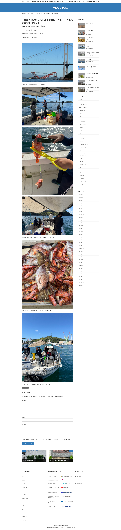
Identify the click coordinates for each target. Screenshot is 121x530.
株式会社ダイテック (52, 483)
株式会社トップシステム (52, 476)
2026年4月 (81, 200)
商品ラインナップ (83, 107)
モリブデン (82, 167)
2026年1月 (81, 208)
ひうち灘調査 (89, 59)
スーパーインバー (84, 144)
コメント (24, 400)
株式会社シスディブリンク (53, 506)
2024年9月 (81, 254)
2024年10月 (81, 251)
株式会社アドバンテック (53, 479)
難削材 (81, 161)
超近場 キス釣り (90, 23)
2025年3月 (81, 237)
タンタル (82, 127)
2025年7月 (81, 225)
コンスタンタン (83, 155)
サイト (23, 432)
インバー (82, 141)
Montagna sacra (25, 498)
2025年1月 (81, 242)
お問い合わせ (24, 516)
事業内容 (23, 483)
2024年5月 (81, 265)
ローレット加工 (83, 119)
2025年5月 (81, 231)
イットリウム (83, 147)
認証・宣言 (24, 494)
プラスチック (83, 184)
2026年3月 (81, 203)
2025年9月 (81, 220)
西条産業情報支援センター (53, 492)
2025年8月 (81, 222)
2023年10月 (81, 285)
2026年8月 (81, 194)
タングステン (83, 170)
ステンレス (82, 178)
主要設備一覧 (24, 487)
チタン (81, 158)
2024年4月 (81, 268)
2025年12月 (81, 211)
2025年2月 (81, 239)
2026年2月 (81, 205)
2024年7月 (81, 259)
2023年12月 (81, 279)
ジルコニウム (83, 164)
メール (24, 424)
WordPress (53, 527)
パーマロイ (82, 136)
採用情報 (23, 490)
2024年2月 (81, 273)
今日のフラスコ (32, 387)
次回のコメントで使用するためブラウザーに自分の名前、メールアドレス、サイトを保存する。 (47, 439)
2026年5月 (81, 197)
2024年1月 (81, 276)
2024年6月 (81, 262)
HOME (23, 476)
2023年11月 (81, 282)
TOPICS (80, 99)
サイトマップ (24, 520)
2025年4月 (81, 234)
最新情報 (23, 512)
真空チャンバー (83, 124)
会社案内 (23, 479)
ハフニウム (82, 175)
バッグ (81, 113)
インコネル (82, 172)
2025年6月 (81, 228)
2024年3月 (81, 271)
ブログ (80, 116)
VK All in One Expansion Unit (69, 527)
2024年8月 (81, 256)
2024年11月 (81, 248)
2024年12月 (81, 245)
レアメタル (82, 187)
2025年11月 (81, 214)
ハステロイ (82, 121)
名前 (23, 417)
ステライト (82, 138)
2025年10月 (81, 217)
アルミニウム (83, 181)
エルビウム (82, 153)
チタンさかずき (83, 110)
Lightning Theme (60, 527)
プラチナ (82, 130)
